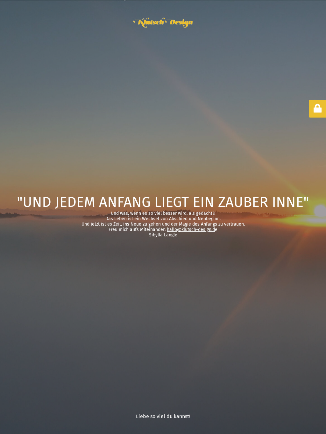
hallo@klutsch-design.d (191, 229)
